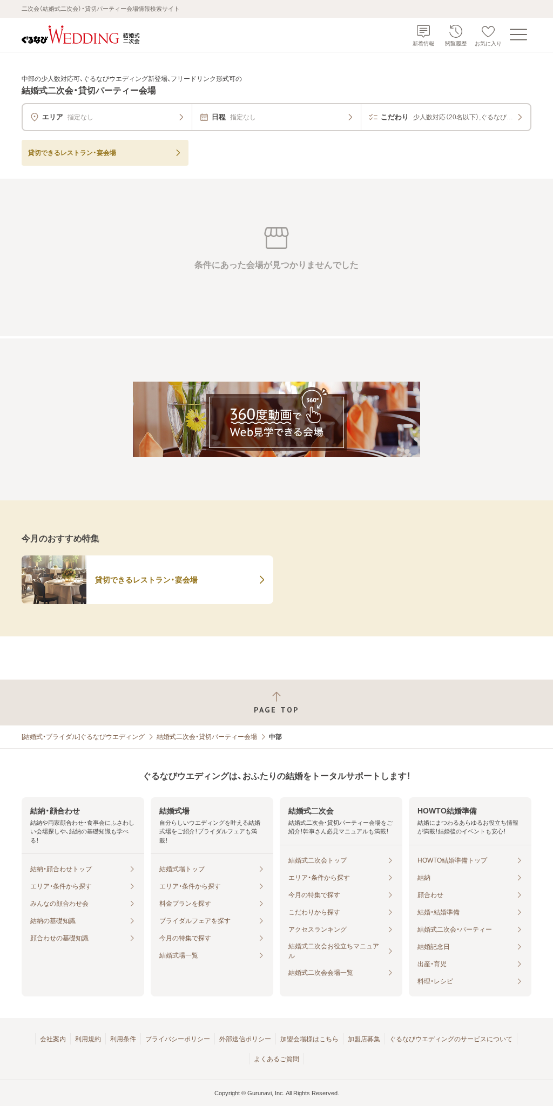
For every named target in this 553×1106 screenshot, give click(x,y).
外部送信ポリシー (245, 1039)
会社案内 (53, 1039)
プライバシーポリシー (177, 1039)
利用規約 (88, 1039)
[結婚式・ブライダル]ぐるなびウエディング (83, 737)
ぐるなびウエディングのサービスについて (450, 1039)
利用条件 (123, 1039)
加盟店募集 (364, 1039)
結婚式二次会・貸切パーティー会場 (207, 737)
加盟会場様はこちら (309, 1039)
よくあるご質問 (276, 1059)
